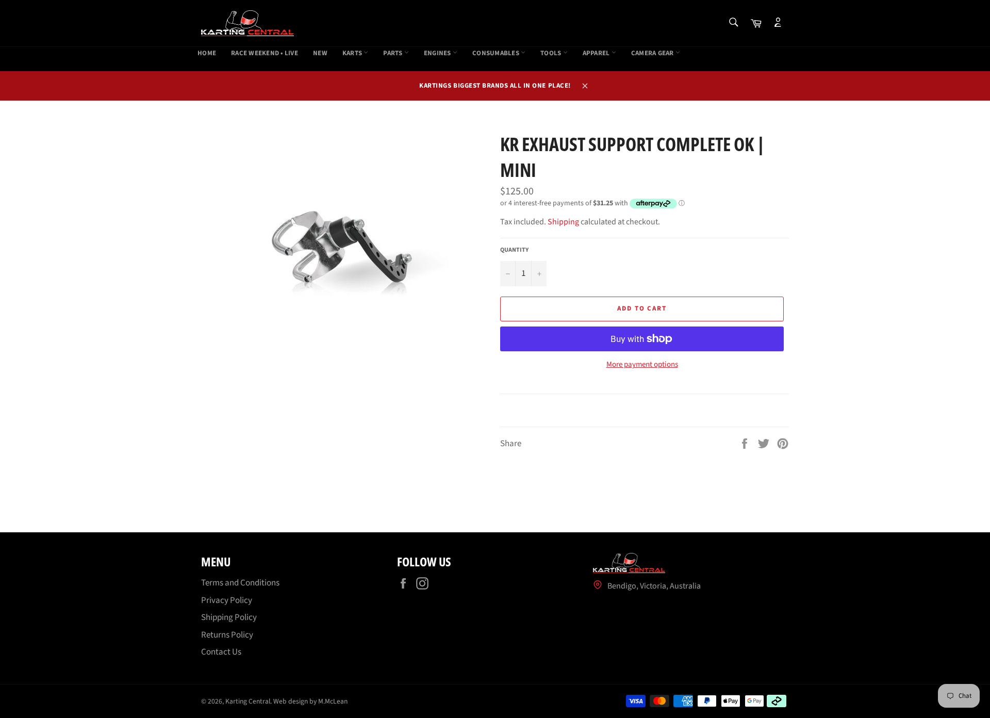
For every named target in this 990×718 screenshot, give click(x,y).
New (320, 53)
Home (206, 53)
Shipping (563, 221)
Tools (551, 53)
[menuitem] (207, 53)
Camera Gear (653, 53)
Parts (393, 53)
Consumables (496, 53)
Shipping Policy (229, 617)
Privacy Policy (226, 600)
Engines (438, 53)
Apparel (597, 53)
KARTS (353, 53)
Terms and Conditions (240, 583)
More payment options (642, 365)
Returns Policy (227, 635)
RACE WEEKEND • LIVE (264, 53)
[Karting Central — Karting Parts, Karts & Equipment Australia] (247, 23)
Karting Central (247, 701)
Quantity (514, 250)
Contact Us (221, 652)
